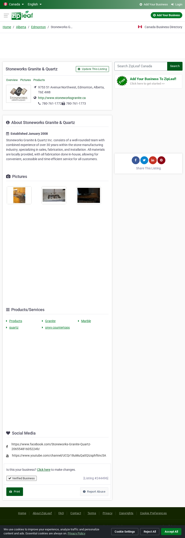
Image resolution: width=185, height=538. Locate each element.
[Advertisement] (92, 45)
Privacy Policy (76, 533)
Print (16, 491)
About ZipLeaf (42, 513)
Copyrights (126, 513)
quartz (13, 327)
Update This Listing (94, 69)
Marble (86, 321)
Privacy (108, 513)
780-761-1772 (52, 103)
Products (39, 80)
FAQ (61, 513)
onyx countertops (57, 327)
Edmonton (38, 27)
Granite (50, 321)
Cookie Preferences (153, 513)
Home (7, 27)
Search (175, 66)
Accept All (171, 531)
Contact (75, 513)
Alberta (21, 27)
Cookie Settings (125, 531)
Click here (43, 469)
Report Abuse (95, 491)
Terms (92, 513)
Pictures (25, 80)
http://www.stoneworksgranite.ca (62, 98)
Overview (12, 80)
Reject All (150, 531)
